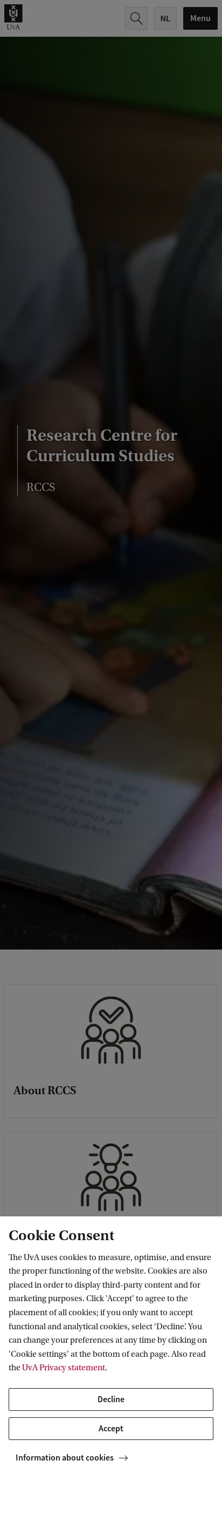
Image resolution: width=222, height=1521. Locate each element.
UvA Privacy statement (63, 1367)
